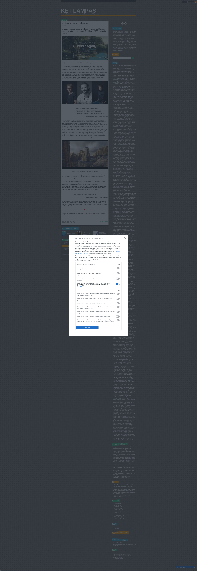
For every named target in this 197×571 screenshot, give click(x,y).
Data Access (98, 333)
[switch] (118, 268)
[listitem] (98, 264)
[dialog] (98, 285)
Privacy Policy (107, 333)
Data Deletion (89, 333)
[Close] (125, 238)
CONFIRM (87, 327)
